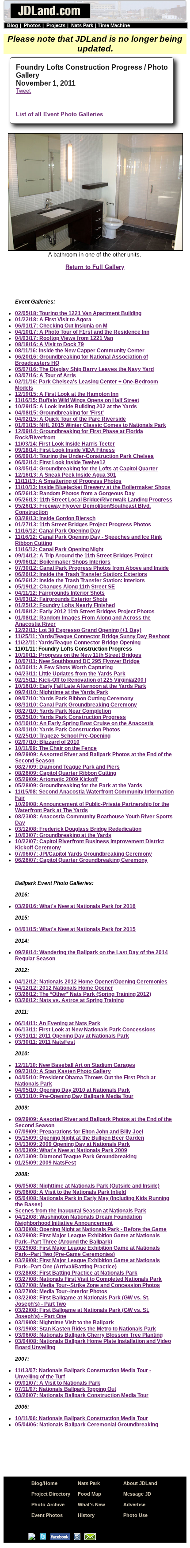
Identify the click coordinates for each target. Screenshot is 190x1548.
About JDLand (140, 1483)
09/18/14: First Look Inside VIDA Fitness (65, 450)
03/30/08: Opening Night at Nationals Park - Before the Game (91, 1229)
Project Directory (50, 1494)
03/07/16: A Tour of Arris (45, 375)
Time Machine (114, 25)
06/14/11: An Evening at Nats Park (57, 1023)
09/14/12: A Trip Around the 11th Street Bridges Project (83, 556)
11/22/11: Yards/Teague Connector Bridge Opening (78, 643)
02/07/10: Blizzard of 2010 (47, 742)
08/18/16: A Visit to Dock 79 (49, 344)
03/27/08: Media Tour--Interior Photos (61, 1291)
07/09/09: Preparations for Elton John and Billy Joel (79, 1132)
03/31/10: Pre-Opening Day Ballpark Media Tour (74, 1096)
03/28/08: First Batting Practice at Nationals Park (76, 1273)
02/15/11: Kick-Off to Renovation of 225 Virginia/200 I (80, 680)
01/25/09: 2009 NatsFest (45, 1163)
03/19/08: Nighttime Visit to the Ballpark (64, 1322)
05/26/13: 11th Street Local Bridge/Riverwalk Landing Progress (93, 500)
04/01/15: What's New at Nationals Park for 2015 (75, 929)
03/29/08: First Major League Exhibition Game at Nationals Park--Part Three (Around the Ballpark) (87, 1238)
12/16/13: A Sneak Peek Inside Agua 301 (65, 475)
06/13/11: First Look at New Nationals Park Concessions (85, 1030)
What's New (91, 1504)
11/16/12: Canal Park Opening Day (57, 531)
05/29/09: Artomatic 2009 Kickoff (56, 779)
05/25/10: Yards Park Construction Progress (70, 717)
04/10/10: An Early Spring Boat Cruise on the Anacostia (84, 723)
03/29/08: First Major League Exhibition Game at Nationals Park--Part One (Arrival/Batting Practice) (87, 1263)
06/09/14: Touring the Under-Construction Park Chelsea (84, 456)
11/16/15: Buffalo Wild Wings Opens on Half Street (77, 400)
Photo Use (135, 1515)
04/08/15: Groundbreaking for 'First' (59, 413)
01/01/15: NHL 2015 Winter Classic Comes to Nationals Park (90, 425)
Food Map (89, 1494)
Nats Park (82, 25)
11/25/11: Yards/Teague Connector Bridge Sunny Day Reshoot (92, 636)
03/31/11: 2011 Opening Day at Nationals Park (72, 1036)
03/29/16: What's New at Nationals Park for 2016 (75, 906)
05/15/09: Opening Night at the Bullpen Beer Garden (79, 1138)
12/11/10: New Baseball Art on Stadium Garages (75, 1065)
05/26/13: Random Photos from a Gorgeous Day (75, 493)
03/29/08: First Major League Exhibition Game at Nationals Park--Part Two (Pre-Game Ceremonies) (87, 1251)
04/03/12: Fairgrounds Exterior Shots (61, 599)
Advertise (134, 1504)
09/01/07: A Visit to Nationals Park (57, 1383)
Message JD (137, 1494)
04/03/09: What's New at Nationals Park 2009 (71, 1150)
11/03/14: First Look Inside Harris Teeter (65, 444)
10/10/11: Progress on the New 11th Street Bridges (78, 655)
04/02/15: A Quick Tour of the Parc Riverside (70, 419)
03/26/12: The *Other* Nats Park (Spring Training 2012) (83, 994)
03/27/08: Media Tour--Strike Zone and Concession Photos (87, 1285)
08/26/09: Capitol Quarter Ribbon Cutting (65, 773)
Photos (32, 25)
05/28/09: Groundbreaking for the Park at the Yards (78, 785)
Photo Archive (48, 1504)
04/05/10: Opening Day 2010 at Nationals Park (72, 1090)
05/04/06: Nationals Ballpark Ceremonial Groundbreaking (86, 1425)
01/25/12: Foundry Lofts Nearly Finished (65, 605)
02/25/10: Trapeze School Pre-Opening (62, 736)
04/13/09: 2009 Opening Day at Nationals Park (72, 1144)
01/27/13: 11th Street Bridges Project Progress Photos (83, 524)
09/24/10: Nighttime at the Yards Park (61, 692)
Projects (55, 25)
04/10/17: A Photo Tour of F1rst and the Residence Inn (82, 332)
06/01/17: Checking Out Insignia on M (61, 326)
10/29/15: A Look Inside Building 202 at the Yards (76, 406)
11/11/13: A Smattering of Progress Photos (68, 481)
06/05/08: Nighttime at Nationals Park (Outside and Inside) (87, 1186)
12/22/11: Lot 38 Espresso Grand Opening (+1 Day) (78, 630)
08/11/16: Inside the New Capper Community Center (79, 351)
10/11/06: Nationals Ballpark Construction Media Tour (81, 1418)
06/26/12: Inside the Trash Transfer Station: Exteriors (81, 574)
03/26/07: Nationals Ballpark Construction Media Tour (81, 1395)
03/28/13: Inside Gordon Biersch (55, 518)
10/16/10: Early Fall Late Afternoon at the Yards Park (80, 686)
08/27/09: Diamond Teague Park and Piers (67, 767)
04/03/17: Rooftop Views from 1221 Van (64, 338)
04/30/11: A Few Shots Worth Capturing (64, 667)
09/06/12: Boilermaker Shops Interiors (62, 562)
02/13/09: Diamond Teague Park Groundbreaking (76, 1156)
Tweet (23, 90)
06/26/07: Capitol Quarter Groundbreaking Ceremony (81, 860)
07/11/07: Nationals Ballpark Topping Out (65, 1389)
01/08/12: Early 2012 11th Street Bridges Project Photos (85, 611)
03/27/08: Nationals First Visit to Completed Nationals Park (88, 1279)
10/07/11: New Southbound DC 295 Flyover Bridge (77, 661)
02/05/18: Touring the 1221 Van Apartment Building (78, 313)
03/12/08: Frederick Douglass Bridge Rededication (78, 829)
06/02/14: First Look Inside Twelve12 (60, 462)
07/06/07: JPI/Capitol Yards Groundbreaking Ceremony (83, 854)
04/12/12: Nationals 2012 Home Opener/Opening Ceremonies (91, 982)
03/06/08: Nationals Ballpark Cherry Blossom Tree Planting (89, 1335)
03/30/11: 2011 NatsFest (45, 1042)
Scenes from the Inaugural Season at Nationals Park (80, 1211)
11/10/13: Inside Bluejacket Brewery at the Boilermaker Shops (93, 487)
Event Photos (47, 1515)
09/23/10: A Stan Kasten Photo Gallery (63, 1071)
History (86, 1515)
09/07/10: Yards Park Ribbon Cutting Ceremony (74, 698)
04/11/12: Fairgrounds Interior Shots (60, 593)
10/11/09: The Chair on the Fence (56, 748)
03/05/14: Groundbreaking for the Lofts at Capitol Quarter (86, 469)
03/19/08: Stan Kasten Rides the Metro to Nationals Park (85, 1329)
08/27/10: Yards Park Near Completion (63, 711)
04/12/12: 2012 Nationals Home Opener (64, 988)
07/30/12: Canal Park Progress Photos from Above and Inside (92, 568)
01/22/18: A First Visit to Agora (53, 319)
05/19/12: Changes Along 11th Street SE (65, 587)
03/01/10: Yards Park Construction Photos (67, 730)
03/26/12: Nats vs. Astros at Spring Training (69, 1000)
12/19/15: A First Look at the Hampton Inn (66, 394)
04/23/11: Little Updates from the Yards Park (70, 674)
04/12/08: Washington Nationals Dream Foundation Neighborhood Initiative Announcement (78, 1220)
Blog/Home (44, 1483)
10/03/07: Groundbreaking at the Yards (63, 835)
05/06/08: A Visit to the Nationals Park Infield (70, 1192)
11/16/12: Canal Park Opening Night (59, 549)
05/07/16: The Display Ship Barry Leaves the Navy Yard (84, 369)
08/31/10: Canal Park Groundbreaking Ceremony (76, 705)
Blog (12, 25)
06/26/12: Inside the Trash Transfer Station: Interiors (80, 580)
